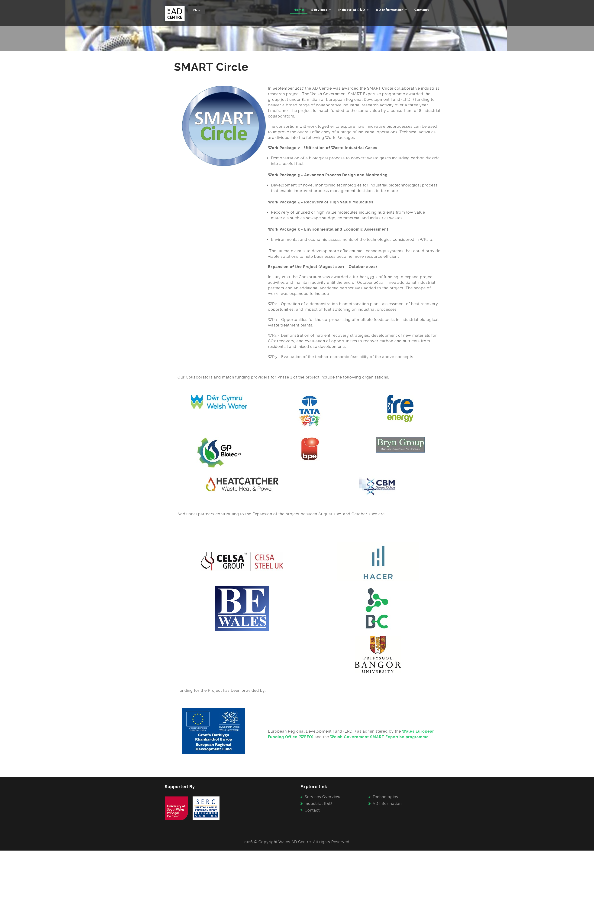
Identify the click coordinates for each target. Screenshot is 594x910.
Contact (421, 10)
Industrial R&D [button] (352, 10)
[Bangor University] (377, 654)
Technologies (385, 797)
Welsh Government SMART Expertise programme (379, 737)
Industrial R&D (318, 803)
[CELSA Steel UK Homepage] (242, 561)
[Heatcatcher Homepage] (242, 484)
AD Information (387, 803)
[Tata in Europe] (309, 410)
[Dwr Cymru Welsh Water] (219, 401)
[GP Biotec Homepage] (219, 452)
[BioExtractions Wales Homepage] (242, 608)
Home (299, 10)
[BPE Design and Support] (309, 448)
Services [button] (320, 10)
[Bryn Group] (400, 445)
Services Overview (322, 797)
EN (195, 10)
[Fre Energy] (400, 408)
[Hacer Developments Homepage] (377, 561)
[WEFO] (214, 730)
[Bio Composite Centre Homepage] (377, 608)
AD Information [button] (390, 10)
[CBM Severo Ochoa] (377, 485)
